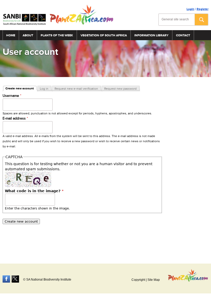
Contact (183, 35)
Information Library (151, 35)
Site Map (153, 280)
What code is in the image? (34, 191)
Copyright (138, 280)
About (28, 35)
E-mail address (15, 118)
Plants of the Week (57, 35)
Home (10, 35)
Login (190, 9)
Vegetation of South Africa (104, 35)
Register (202, 9)
